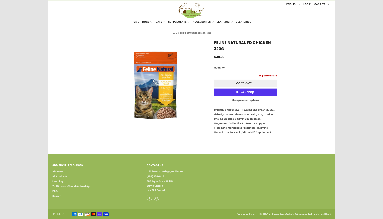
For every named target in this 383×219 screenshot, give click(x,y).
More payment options (245, 100)
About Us (57, 171)
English (291, 4)
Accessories (202, 22)
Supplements (177, 22)
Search (56, 196)
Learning (223, 22)
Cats (159, 22)
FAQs (55, 191)
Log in (307, 4)
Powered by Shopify (247, 214)
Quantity (219, 67)
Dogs (146, 22)
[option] (155, 86)
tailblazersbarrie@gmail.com (165, 171)
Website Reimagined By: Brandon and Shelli (308, 214)
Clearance (243, 22)
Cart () (319, 4)
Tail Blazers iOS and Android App (71, 186)
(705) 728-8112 (155, 176)
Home (135, 22)
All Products (59, 176)
